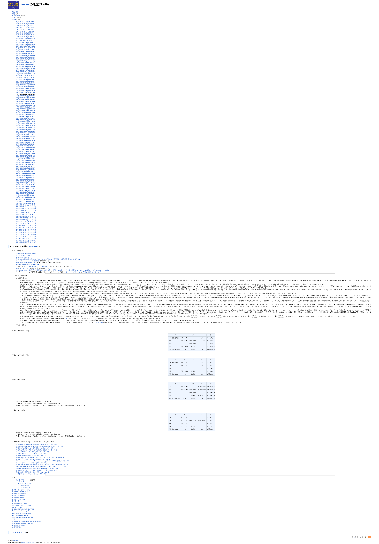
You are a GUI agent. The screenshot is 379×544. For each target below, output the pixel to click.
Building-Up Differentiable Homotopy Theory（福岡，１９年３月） (37, 444)
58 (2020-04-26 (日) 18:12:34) (25, 127)
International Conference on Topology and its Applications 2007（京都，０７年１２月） (43, 461)
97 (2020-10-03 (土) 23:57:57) (25, 199)
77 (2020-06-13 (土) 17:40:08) (25, 162)
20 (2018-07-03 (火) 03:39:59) (25, 57)
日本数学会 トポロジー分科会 (21, 490)
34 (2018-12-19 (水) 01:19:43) (25, 83)
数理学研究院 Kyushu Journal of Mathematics (26, 521)
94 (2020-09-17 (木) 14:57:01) (25, 194)
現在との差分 (16, 15)
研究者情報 (35, 261)
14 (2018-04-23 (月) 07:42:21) (25, 46)
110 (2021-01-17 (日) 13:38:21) (26, 223)
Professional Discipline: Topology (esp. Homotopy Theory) (34, 259)
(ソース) (68, 272)
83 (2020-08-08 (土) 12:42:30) (25, 173)
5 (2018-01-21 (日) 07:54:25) (25, 29)
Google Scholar (17, 507)
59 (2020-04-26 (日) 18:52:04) (25, 129)
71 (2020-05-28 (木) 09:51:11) (25, 151)
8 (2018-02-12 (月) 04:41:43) (25, 35)
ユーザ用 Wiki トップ (18, 532)
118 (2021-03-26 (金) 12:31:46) (26, 238)
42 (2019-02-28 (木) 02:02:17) (25, 98)
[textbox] (109, 316)
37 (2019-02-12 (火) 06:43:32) (25, 88)
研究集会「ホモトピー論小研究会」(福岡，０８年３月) (33, 459)
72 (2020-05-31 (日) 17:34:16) (25, 153)
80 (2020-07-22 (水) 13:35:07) (25, 168)
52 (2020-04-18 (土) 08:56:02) (25, 116)
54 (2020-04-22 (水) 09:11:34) (25, 120)
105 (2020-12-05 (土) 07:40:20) (26, 214)
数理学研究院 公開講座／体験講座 (22, 523)
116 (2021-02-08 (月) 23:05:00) (26, 234)
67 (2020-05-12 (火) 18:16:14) (25, 144)
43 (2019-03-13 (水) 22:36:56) (25, 99)
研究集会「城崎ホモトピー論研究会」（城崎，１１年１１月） (35, 448)
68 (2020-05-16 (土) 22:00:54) (25, 146)
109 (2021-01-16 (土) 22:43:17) (26, 221)
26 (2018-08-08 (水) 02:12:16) (25, 68)
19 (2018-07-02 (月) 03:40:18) (25, 55)
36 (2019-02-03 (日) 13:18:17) (25, 86)
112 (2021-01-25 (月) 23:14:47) (26, 227)
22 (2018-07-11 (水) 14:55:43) (25, 61)
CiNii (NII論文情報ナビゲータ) (21, 505)
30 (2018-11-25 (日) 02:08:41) (25, 75)
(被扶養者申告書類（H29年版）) (54, 270)
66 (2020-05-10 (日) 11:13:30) (25, 142)
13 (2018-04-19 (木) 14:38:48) (25, 44)
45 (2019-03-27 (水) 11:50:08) (25, 103)
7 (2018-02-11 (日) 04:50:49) (25, 33)
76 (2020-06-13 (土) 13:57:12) (25, 160)
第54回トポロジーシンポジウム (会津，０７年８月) (32, 463)
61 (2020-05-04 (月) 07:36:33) (25, 133)
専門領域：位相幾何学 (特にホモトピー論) (66, 259)
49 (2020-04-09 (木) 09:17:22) (25, 111)
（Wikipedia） (44, 266)
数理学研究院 (16, 527)
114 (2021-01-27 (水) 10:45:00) (26, 231)
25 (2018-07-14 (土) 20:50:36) (25, 66)
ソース (14, 17)
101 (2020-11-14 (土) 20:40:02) (26, 207)
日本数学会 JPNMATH (19, 499)
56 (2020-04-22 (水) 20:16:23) (25, 123)
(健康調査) (87, 270)
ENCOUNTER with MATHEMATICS (23, 509)
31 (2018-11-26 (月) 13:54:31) (25, 77)
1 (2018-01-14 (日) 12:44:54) (25, 22)
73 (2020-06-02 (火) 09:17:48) (25, 155)
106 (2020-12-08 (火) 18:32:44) (26, 216)
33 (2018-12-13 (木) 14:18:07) (25, 81)
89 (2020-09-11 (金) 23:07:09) (25, 184)
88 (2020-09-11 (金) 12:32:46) (25, 183)
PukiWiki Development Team (27, 542)
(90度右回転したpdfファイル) (92, 272)
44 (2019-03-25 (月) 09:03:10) (25, 101)
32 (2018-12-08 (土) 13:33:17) (25, 79)
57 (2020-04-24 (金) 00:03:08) (25, 125)
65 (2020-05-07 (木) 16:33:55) (25, 140)
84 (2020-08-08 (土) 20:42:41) (25, 175)
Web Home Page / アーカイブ (25, 257)
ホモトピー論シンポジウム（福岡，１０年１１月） (32, 453)
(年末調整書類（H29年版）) (74, 270)
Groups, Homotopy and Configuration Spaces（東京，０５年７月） (37, 468)
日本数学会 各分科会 (18, 495)
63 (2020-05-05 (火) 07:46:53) (25, 136)
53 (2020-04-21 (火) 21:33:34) (25, 118)
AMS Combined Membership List (22, 517)
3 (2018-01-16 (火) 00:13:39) (25, 25)
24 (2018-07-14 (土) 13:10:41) (25, 64)
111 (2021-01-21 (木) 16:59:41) (26, 225)
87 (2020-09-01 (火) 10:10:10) (25, 181)
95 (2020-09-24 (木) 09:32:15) (25, 196)
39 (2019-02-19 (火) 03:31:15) (25, 92)
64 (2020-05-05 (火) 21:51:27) (25, 138)
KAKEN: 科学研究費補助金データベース (28, 264)
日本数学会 (15, 501)
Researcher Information (23, 261)
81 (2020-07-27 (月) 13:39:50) (25, 170)
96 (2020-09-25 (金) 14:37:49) (25, 197)
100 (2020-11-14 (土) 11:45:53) (26, 205)
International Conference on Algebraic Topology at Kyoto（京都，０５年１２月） (41, 466)
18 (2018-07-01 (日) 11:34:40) (25, 53)
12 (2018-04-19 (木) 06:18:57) (25, 42)
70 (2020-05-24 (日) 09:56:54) (25, 149)
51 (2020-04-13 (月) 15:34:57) (25, 114)
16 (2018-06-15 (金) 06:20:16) (25, 49)
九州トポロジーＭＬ (22, 480)
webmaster (15, 540)
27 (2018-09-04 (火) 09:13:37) (25, 70)
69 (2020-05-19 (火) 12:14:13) (25, 147)
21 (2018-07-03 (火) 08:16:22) (25, 59)
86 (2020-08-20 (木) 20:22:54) (25, 179)
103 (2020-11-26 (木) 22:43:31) (26, 210)
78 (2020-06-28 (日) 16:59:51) (25, 164)
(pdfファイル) (77, 272)
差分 (13, 14)
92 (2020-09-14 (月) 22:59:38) (25, 190)
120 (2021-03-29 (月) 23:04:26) (26, 242)
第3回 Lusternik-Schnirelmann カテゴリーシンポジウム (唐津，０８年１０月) (40, 457)
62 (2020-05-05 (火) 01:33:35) (25, 135)
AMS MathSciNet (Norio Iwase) (26, 262)
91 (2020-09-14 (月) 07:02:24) (25, 188)
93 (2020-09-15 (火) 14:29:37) (25, 192)
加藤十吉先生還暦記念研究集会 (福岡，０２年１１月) (32, 472)
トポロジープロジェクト (23, 483)
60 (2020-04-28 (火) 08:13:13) (25, 131)
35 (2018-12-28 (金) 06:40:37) (25, 85)
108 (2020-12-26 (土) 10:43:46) (26, 220)
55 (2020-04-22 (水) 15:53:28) (25, 122)
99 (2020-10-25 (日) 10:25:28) (25, 203)
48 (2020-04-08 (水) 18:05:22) (25, 109)
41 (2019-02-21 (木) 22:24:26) (25, 96)
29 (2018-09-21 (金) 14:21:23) (25, 73)
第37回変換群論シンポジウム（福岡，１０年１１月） (33, 452)
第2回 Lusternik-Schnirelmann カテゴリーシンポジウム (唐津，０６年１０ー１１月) (42, 464)
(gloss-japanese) (21, 270)
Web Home (33, 246)
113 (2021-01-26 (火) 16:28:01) (26, 229)
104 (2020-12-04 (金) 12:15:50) (26, 212)
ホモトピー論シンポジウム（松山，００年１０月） (32, 474)
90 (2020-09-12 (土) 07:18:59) (25, 186)
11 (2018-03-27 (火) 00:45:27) (25, 40)
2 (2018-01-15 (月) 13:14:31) (25, 24)
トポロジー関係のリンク (23, 487)
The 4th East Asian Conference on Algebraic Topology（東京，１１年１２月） (40, 446)
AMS (13, 519)
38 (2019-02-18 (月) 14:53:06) (25, 90)
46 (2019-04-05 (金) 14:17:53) (25, 105)
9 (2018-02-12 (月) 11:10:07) (25, 37)
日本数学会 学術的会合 (19, 493)
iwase (25, 4)
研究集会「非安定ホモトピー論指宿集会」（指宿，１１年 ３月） (37, 450)
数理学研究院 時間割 (18, 525)
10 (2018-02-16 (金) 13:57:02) (25, 38)
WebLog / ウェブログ (23, 268)
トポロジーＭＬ (21, 482)
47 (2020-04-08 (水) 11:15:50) (25, 107)
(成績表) (107, 270)
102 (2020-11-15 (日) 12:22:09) (26, 209)
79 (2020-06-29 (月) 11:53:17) (25, 166)
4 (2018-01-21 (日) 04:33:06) (25, 27)
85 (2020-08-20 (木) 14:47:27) (25, 177)
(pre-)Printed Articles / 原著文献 (26, 253)
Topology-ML (99, 322)
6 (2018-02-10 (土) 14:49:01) (25, 31)
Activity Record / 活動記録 (24, 255)
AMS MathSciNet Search (20, 515)
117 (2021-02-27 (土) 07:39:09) (26, 236)
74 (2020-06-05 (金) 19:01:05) (25, 157)
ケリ (67, 318)
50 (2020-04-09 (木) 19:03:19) (25, 112)
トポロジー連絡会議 (22, 485)
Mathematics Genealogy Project (22, 511)
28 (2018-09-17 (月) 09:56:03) (25, 72)
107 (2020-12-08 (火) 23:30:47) (26, 218)
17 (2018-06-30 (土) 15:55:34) (25, 51)
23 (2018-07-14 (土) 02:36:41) (25, 62)
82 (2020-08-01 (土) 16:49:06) (25, 171)
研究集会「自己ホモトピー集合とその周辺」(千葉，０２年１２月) (36, 470)
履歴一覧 (15, 12)
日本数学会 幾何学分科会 (20, 492)
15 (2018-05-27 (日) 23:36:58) (25, 48)
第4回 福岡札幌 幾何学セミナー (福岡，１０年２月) (32, 455)
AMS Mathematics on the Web (21, 513)
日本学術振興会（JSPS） (20, 503)
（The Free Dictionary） (31, 266)
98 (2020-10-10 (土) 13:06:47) (25, 201)
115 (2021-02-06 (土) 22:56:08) (26, 233)
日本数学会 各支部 (18, 497)
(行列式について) (98, 270)
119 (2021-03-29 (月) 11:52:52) (26, 240)
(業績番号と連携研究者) (35, 270)
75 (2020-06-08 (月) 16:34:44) (25, 159)
